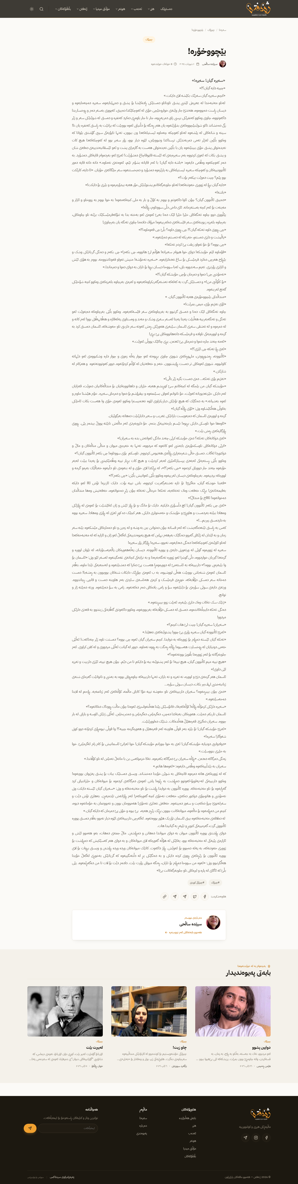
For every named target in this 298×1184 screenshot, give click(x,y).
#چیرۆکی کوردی (197, 882)
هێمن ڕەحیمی (264, 1066)
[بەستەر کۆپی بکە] (165, 897)
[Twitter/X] (195, 897)
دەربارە (143, 1125)
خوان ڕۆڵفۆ (97, 1066)
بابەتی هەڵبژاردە (187, 1118)
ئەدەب (138, 8)
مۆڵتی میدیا (103, 8)
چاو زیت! (180, 1047)
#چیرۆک (215, 882)
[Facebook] (205, 897)
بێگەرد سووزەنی (179, 1066)
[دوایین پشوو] (233, 1011)
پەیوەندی (141, 1133)
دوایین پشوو (261, 1047)
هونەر (121, 8)
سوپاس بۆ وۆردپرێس (35, 1177)
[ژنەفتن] (258, 9)
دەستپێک (166, 8)
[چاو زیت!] (149, 1011)
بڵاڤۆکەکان (64, 8)
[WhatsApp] (175, 897)
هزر (152, 8)
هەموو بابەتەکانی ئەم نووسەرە (185, 932)
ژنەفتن (83, 8)
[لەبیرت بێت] (65, 1011)
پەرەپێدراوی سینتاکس (62, 1177)
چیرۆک (211, 30)
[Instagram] (256, 1137)
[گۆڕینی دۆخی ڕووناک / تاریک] (31, 9)
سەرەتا (222, 30)
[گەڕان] (41, 9)
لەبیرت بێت (94, 1047)
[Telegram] (185, 897)
